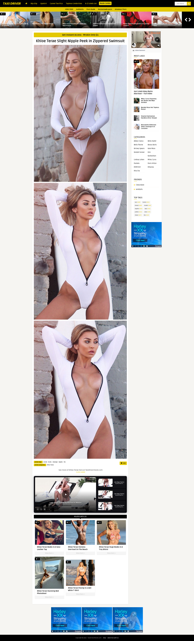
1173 (3, 14)
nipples (61, 462)
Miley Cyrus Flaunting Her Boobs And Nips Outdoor (74, 24)
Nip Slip (34, 3)
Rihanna (151, 167)
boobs (50, 462)
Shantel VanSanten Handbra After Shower (104, 24)
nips (147, 208)
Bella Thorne (138, 145)
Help (104, 638)
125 (69, 522)
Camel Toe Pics (56, 3)
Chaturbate (140, 185)
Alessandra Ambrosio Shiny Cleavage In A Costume (15, 24)
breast (138, 205)
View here (49, 553)
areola (45, 462)
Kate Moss (151, 148)
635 (155, 14)
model (147, 205)
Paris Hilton (152, 163)
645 (125, 14)
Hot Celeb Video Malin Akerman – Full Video (143, 92)
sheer (138, 215)
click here (80, 472)
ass (137, 202)
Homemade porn (105, 9)
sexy (147, 212)
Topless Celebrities (74, 3)
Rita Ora (137, 171)
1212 (33, 14)
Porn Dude (90, 9)
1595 (64, 14)
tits (65, 462)
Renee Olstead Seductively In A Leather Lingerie (136, 24)
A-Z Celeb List (91, 3)
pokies (138, 212)
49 (69, 562)
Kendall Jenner (139, 152)
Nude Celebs (105, 3)
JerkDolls (80, 9)
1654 (137, 61)
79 (38, 559)
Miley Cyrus (152, 160)
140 (38, 522)
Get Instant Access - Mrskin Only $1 (80, 35)
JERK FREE (69, 9)
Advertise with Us (113, 638)
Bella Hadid (152, 141)
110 (124, 463)
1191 (94, 14)
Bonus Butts (152, 145)
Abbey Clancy (138, 141)
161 (100, 522)
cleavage (55, 462)
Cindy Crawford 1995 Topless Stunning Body (166, 24)
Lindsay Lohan (139, 160)
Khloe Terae (50, 465)
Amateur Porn (120, 9)
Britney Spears (139, 148)
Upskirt (43, 3)
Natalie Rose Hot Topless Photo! (42, 24)
